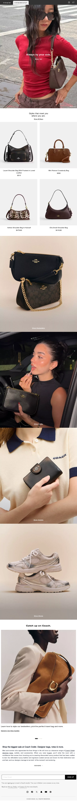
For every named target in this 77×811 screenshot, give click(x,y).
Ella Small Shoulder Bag (59, 228)
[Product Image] (18, 145)
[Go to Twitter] (36, 793)
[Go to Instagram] (27, 793)
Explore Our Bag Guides (10, 731)
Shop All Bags (38, 119)
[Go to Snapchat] (41, 793)
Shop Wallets (38, 520)
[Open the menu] (73, 2)
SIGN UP (70, 777)
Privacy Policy (12, 787)
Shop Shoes (38, 616)
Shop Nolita (38, 424)
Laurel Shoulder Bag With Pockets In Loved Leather (19, 172)
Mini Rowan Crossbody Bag (59, 170)
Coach (49, 753)
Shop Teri (38, 59)
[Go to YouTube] (46, 793)
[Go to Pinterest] (50, 793)
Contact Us (23, 787)
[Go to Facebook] (32, 793)
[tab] (7, 3)
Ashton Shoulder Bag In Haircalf (19, 228)
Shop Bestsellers (38, 328)
